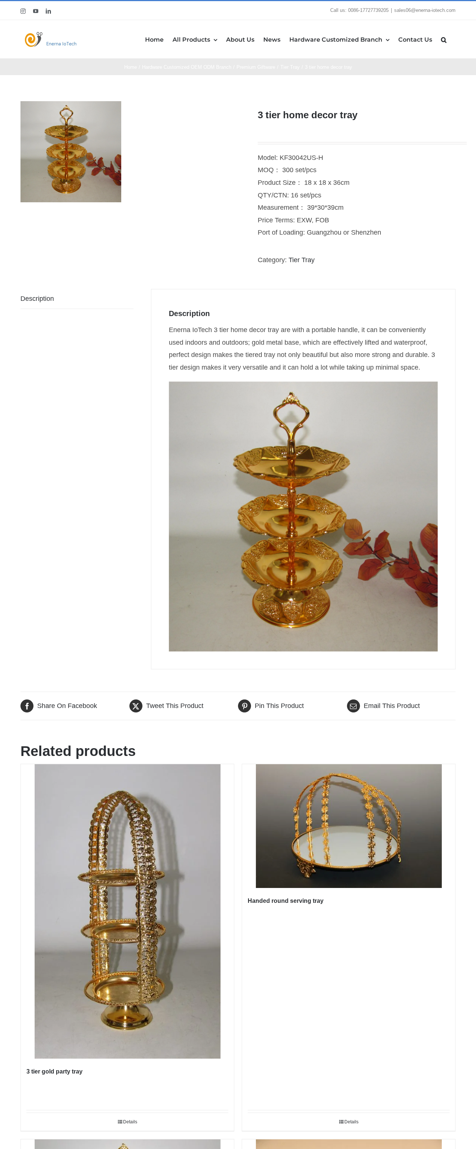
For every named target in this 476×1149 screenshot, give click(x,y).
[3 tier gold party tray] (127, 911)
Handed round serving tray (286, 901)
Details (130, 1121)
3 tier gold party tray (54, 1071)
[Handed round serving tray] (348, 826)
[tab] (77, 299)
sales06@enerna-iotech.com (425, 10)
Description (37, 298)
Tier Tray (302, 260)
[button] (444, 39)
